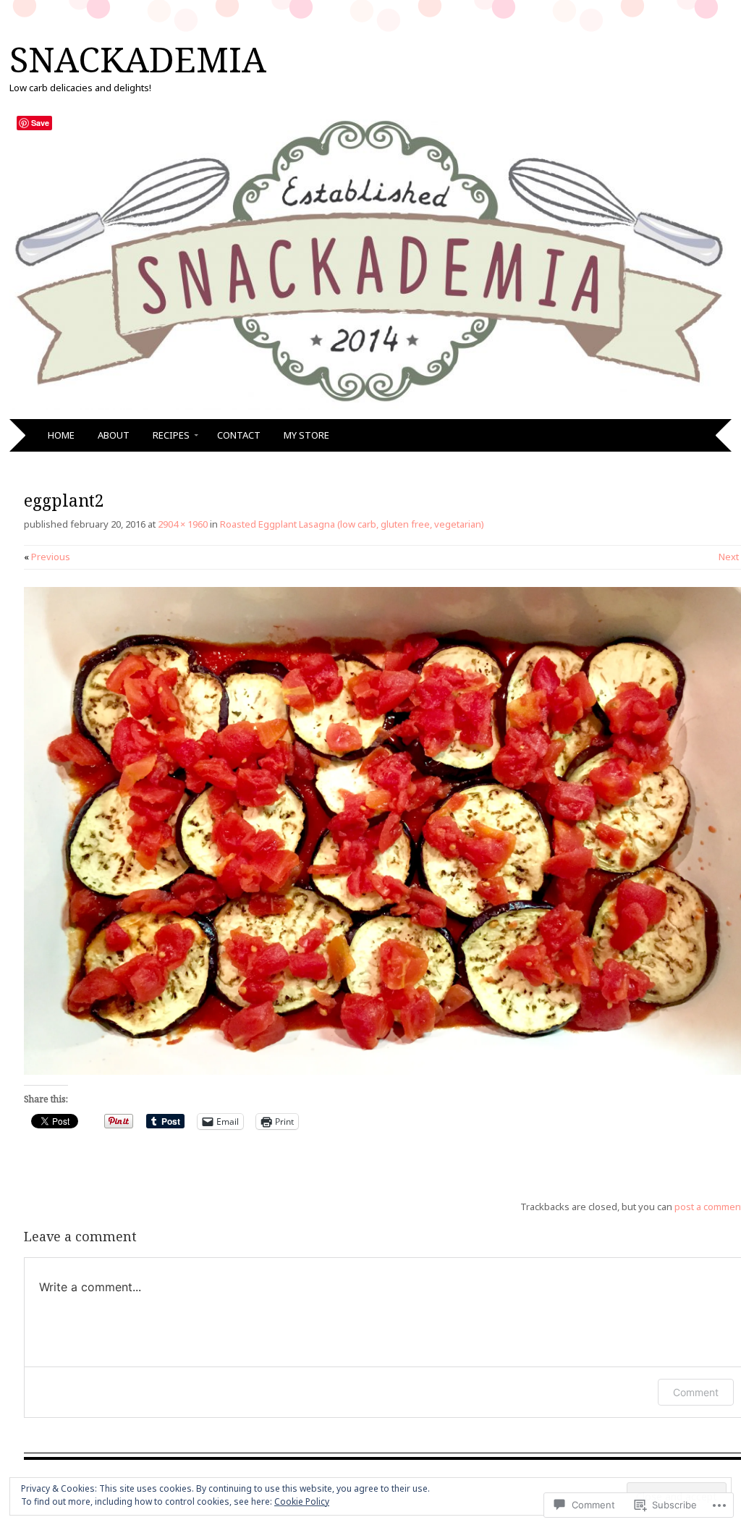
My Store (306, 435)
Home (61, 435)
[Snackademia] (370, 410)
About (114, 435)
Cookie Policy (301, 1501)
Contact (239, 435)
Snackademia (137, 59)
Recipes (171, 435)
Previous (47, 556)
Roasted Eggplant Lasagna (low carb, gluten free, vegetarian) (352, 524)
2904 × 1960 (183, 524)
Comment (696, 1392)
